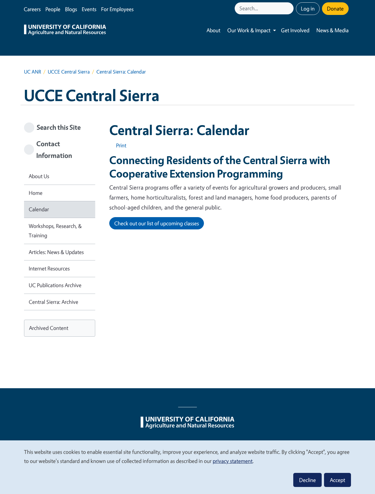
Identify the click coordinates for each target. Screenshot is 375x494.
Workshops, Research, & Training (55, 230)
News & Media (332, 30)
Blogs (71, 9)
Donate (335, 8)
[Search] (290, 8)
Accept (337, 479)
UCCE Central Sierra (69, 72)
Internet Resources (49, 268)
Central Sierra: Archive (53, 301)
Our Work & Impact (248, 30)
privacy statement (233, 460)
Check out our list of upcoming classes (156, 223)
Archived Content (48, 327)
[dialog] (187, 467)
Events (89, 9)
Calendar (39, 209)
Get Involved (295, 30)
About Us (39, 176)
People (52, 9)
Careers (32, 9)
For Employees (117, 9)
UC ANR (32, 72)
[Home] (65, 30)
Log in (308, 8)
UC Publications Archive (55, 285)
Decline (307, 479)
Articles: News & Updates (56, 251)
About (213, 30)
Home (35, 192)
